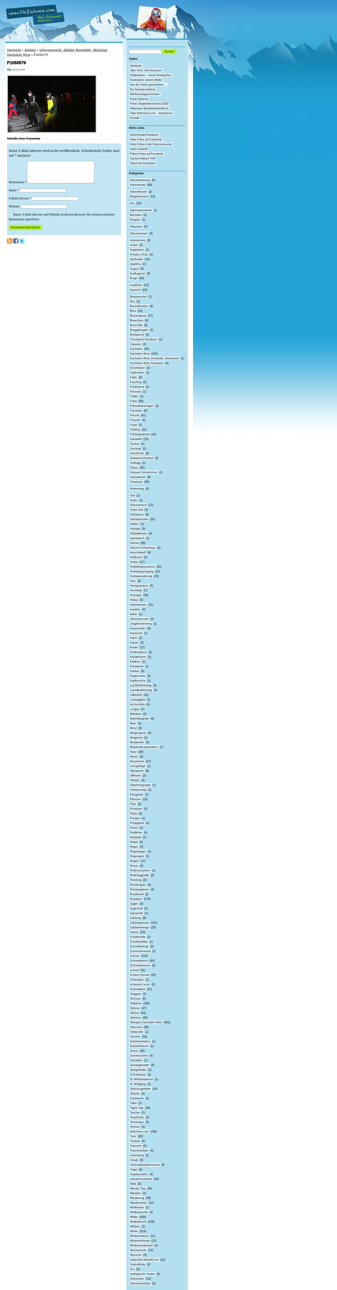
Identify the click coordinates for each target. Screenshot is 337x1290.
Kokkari (134, 671)
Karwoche (136, 633)
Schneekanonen (140, 965)
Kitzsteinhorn (138, 656)
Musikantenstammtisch (144, 747)
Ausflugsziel (137, 273)
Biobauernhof (138, 296)
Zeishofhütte (137, 1264)
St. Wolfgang (138, 1084)
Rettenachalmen (140, 870)
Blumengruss (138, 315)
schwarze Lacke (140, 984)
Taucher (135, 1112)
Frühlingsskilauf (140, 434)
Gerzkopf (135, 448)
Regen (134, 846)
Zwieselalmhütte (140, 1283)
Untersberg (137, 1155)
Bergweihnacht (139, 196)
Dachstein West (140, 353)
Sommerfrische (139, 1046)
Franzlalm (136, 410)
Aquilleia (135, 263)
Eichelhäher (137, 367)
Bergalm (135, 219)
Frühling (135, 429)
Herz (133, 580)
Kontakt (134, 117)
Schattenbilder (139, 941)
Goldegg (135, 462)
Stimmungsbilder (140, 1088)
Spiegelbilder (138, 1069)
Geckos (134, 443)
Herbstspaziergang (142, 571)
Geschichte (137, 453)
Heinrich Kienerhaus (143, 547)
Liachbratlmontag (140, 685)
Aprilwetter (136, 259)
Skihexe (135, 1008)
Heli (9, 69)
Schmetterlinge (139, 946)
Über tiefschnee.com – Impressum (151, 113)
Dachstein (136, 348)
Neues (134, 756)
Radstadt (135, 837)
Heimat (134, 542)
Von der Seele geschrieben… (148, 84)
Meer (133, 723)
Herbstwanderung (141, 576)
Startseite (14, 50)
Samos (134, 932)
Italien (133, 614)
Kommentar (18, 182)
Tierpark (135, 1141)
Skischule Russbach (143, 163)
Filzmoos (135, 391)
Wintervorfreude (140, 1240)
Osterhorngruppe (140, 785)
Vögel (133, 1169)
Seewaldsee (138, 989)
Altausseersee (139, 233)
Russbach (136, 898)
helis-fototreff (138, 552)
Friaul (133, 424)
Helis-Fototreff (138, 148)
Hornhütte (136, 590)
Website (14, 206)
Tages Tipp (137, 1107)
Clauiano (135, 344)
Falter (133, 377)
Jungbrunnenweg (141, 623)
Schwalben (137, 979)
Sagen (134, 903)
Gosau (134, 467)
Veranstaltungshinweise (145, 1164)
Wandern (135, 1193)
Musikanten (137, 742)
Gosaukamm (138, 477)
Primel (134, 827)
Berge (133, 278)
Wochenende (138, 1250)
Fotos (133, 401)
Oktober (135, 780)
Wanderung (137, 1197)
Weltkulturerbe (139, 1212)
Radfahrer (136, 832)
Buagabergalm (139, 329)
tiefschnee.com (139, 1131)
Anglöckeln (137, 249)
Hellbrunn (136, 557)
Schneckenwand (140, 951)
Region (134, 860)
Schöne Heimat (139, 974)
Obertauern (137, 770)
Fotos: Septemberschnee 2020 (149, 103)
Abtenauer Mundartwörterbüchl (149, 108)
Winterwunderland (141, 1245)
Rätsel (134, 841)
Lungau (134, 709)
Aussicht (135, 289)
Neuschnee (137, 761)
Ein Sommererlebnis (142, 89)
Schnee (135, 955)
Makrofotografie (139, 718)
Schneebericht (139, 960)
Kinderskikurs (138, 652)
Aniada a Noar (139, 254)
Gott (132, 495)
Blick (133, 310)
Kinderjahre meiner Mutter (146, 79)
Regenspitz (137, 856)
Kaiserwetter (138, 628)
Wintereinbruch (139, 1235)
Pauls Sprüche (139, 98)
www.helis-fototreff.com (144, 1259)
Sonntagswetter (139, 1065)
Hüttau (134, 599)
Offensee (135, 775)
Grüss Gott (136, 509)
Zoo (132, 1269)
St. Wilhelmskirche (141, 1079)
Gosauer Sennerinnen (143, 472)
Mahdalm (135, 713)
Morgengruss (138, 732)
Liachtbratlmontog (141, 690)
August (134, 268)
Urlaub (134, 1160)
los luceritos (137, 704)
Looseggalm (137, 699)
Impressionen (138, 604)
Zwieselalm (137, 1278)
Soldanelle (136, 1031)
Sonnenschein (139, 1055)
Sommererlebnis (140, 1041)
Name (14, 190)
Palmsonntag (138, 789)
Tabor (133, 1103)
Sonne (134, 1050)
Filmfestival (137, 386)
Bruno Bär (136, 325)
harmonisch (137, 538)
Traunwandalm (139, 1150)
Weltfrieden (137, 1207)
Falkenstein (137, 372)
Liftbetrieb (136, 694)
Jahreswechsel (139, 618)
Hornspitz (136, 595)
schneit (134, 970)
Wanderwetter (138, 1202)
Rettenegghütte (139, 875)
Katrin (133, 637)
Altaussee (136, 226)
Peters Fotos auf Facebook (146, 153)
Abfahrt (30, 50)
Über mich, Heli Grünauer (146, 70)
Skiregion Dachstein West (146, 1022)
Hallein (134, 523)
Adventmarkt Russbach (144, 134)
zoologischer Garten (142, 1273)
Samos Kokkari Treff (142, 158)
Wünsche (136, 1254)
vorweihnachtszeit (141, 1178)
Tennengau (137, 1122)
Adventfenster (138, 191)
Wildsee (135, 1226)
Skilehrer (135, 1017)
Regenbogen (138, 851)
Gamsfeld (136, 439)
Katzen (134, 642)
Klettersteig (137, 488)
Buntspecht (137, 334)
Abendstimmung (140, 180)
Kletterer (135, 661)
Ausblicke (136, 285)
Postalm (135, 818)
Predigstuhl (137, 823)
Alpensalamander (141, 210)
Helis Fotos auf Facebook (146, 139)
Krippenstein (138, 675)
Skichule (135, 998)
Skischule (136, 1027)
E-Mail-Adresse (20, 198)
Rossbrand (137, 894)
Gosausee (136, 481)
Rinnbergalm (138, 884)
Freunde (135, 420)
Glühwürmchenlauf (141, 458)
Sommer (135, 1036)
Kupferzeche (138, 680)
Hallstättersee (138, 533)
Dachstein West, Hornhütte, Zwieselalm (154, 358)
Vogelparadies (139, 1174)
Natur (133, 751)
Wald (133, 1183)
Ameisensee (138, 240)
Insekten (135, 609)
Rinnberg (135, 879)
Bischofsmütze (139, 306)
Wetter (134, 1216)
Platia (133, 813)
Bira (132, 301)
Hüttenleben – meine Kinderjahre (150, 75)
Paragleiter (137, 794)
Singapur (135, 993)
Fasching (135, 382)
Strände (135, 1093)
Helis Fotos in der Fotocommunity (151, 144)
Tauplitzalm (137, 1117)
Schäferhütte (138, 936)
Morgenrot (136, 737)
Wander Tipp (138, 1188)
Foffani (134, 396)
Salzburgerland (139, 922)
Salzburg (135, 917)
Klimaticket (137, 666)
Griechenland (138, 504)
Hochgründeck (139, 585)
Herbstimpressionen (142, 566)
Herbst (134, 561)
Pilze (133, 804)
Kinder (134, 647)
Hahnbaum (137, 514)
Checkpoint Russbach (143, 339)
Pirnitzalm (136, 808)
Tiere (133, 1136)
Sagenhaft (136, 908)
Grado (134, 500)
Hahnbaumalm (139, 519)
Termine (135, 1126)
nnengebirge (138, 766)
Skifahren (136, 1003)
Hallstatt (135, 528)
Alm (132, 203)
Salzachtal (136, 913)
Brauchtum (136, 320)
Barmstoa (136, 214)
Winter (134, 1231)
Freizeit (134, 415)
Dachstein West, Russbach (147, 363)
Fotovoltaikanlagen (142, 405)
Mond (133, 728)
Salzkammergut (139, 927)
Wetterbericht (138, 1221)
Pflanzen (135, 799)
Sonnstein (136, 1060)
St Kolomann (138, 1074)
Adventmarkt (138, 184)
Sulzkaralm (137, 1098)
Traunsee (136, 1145)
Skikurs (134, 1012)
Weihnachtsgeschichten (145, 94)
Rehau (134, 865)
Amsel (134, 244)
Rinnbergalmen (139, 889)
